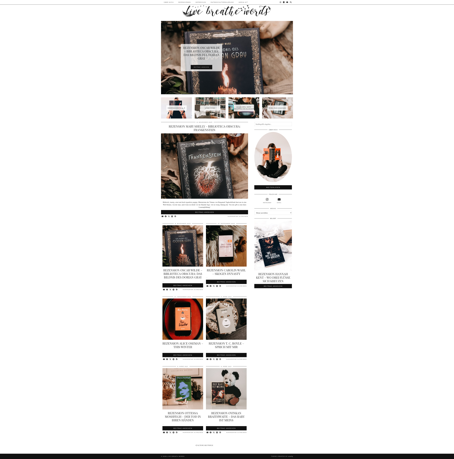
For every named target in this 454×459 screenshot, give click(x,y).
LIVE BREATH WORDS (176, 456)
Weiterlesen (273, 187)
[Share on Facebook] (165, 216)
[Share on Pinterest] (172, 216)
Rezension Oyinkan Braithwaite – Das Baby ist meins (226, 416)
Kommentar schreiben (238, 216)
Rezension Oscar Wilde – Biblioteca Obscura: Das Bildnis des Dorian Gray (182, 273)
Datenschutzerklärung (222, 2)
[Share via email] (162, 216)
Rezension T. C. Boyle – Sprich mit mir (226, 345)
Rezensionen (184, 2)
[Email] (287, 2)
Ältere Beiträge (205, 445)
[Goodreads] (284, 2)
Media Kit (243, 2)
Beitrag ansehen (204, 212)
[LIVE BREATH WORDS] (227, 8)
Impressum (200, 2)
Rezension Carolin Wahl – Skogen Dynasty (226, 272)
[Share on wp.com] (175, 216)
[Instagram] (280, 2)
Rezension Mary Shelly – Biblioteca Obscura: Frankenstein (204, 128)
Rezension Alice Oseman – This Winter (182, 345)
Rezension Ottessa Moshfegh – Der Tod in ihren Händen (183, 416)
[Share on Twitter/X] (169, 216)
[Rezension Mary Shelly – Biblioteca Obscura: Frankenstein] (204, 198)
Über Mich (169, 2)
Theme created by (282, 456)
